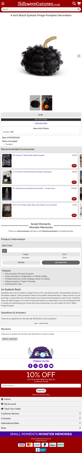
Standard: (6, 132)
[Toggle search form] (74, 3)
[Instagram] (46, 366)
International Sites (10, 423)
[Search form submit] (78, 9)
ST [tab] (4, 251)
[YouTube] (51, 366)
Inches (21, 263)
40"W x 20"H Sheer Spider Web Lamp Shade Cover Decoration (35, 205)
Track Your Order (12, 409)
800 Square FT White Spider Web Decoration (29, 155)
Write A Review (9, 339)
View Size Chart (41, 123)
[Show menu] (3, 4)
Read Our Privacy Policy (41, 395)
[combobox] (38, 9)
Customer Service (10, 413)
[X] (35, 366)
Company (6, 418)
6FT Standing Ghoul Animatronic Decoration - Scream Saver (34, 188)
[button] (79, 3)
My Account (10, 404)
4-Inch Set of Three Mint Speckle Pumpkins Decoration (32, 172)
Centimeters (61, 263)
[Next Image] (79, 56)
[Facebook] (30, 366)
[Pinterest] (41, 366)
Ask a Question (41, 323)
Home (7, 399)
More (3, 428)
